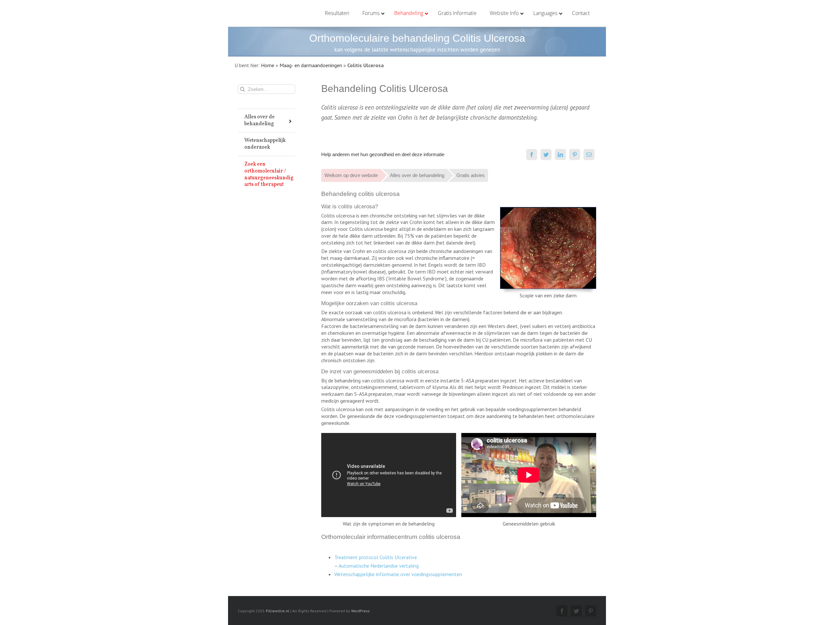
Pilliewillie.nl (277, 610)
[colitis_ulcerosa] (548, 209)
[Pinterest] (575, 154)
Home (267, 65)
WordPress (360, 610)
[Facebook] (532, 154)
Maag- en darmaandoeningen (311, 65)
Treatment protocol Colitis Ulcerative (375, 557)
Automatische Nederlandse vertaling (378, 565)
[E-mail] (589, 154)
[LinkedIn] (560, 154)
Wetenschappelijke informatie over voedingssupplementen (398, 574)
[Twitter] (546, 154)
